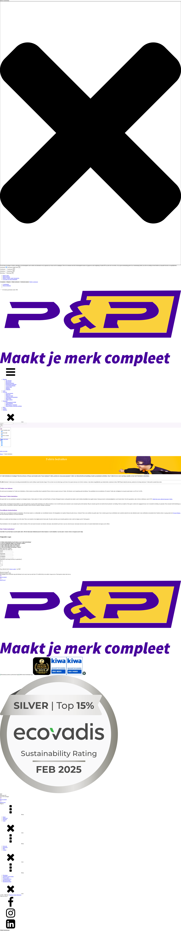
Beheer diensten (6, 276)
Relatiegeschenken (10, 383)
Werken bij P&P (9, 395)
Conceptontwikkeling (10, 385)
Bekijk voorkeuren (15, 281)
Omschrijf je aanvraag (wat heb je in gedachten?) (11, 559)
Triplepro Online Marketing (15, 894)
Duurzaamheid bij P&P (11, 402)
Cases (4, 390)
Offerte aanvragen (4, 571)
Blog (4, 848)
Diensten (5, 379)
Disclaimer (5, 875)
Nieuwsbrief (8, 398)
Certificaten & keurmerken (12, 397)
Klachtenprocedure (7, 881)
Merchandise (8, 381)
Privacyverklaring (7, 285)
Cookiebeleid (6, 284)
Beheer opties (6, 275)
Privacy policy (6, 877)
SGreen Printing (176, 513)
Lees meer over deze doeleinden (10, 279)
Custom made (9, 387)
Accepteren (3, 281)
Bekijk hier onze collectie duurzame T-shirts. (163, 499)
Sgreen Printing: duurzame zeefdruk (14, 406)
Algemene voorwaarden (8, 876)
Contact (4, 408)
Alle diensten (9, 380)
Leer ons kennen (9, 393)
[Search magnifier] (1, 425)
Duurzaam (5, 401)
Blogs (4, 407)
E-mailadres (2, 556)
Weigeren (8, 281)
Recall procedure (6, 880)
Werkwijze (8, 394)
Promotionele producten (11, 384)
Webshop (8, 388)
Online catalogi (9, 399)
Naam (1, 551)
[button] (90, 133)
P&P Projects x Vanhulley (11, 404)
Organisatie (2, 553)
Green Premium (9, 403)
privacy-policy (13, 569)
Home (1, 454)
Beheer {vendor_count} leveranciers (11, 278)
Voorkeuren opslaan (25, 281)
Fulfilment (8, 389)
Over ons (5, 392)
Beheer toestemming (5, 930)
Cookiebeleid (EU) (7, 879)
